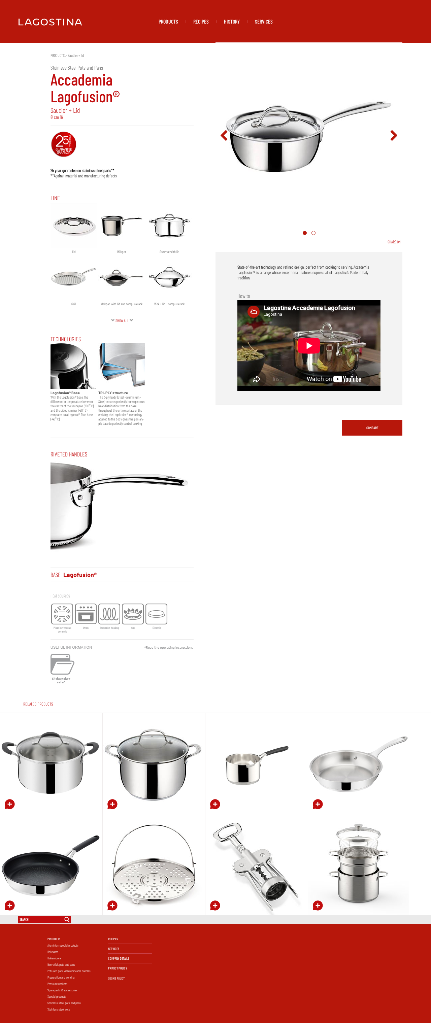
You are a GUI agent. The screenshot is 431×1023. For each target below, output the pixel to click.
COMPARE (372, 427)
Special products (56, 996)
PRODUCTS (168, 21)
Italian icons (54, 958)
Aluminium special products (62, 945)
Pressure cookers (57, 984)
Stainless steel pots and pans (64, 1003)
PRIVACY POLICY (117, 968)
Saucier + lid (76, 55)
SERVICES (264, 21)
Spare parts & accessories (62, 990)
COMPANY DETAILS (118, 958)
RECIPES (201, 21)
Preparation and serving (60, 977)
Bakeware (52, 952)
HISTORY (232, 21)
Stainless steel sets (58, 1009)
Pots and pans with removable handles (69, 971)
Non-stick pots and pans (61, 964)
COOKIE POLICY (116, 978)
